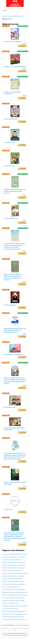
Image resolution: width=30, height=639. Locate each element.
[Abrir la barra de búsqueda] (28, 10)
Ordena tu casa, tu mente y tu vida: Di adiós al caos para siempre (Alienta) (15, 191)
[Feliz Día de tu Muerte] (15, 111)
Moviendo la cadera (16, 576)
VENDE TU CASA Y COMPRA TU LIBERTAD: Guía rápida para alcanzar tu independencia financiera (13, 277)
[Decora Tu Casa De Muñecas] (15, 34)
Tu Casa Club (8, 509)
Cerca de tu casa (9, 142)
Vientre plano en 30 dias (10, 579)
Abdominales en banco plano (16, 619)
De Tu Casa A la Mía (10, 407)
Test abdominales (13, 592)
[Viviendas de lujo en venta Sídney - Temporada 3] (15, 421)
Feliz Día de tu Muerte (10, 119)
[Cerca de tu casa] (15, 135)
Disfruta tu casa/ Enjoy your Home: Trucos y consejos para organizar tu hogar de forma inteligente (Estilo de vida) (15, 380)
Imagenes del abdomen (10, 573)
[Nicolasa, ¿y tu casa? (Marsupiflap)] (15, 59)
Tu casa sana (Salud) (10, 218)
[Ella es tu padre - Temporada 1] (15, 348)
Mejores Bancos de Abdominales (13, 16)
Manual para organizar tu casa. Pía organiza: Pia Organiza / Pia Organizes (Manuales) (15, 330)
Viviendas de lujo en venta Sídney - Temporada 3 (14, 429)
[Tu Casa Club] (15, 501)
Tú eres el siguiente (10, 305)
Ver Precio (22, 45)
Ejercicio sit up (17, 557)
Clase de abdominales (15, 614)
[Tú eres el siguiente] (15, 297)
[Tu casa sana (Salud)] (15, 210)
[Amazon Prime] (24, 43)
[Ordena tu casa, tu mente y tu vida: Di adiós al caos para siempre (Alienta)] (15, 181)
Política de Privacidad (19, 628)
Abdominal (15, 589)
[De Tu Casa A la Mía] (15, 400)
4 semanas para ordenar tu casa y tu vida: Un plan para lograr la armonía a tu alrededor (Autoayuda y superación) (14, 246)
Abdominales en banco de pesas (13, 562)
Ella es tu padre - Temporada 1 (13, 354)
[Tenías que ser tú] (15, 158)
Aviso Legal (3, 628)
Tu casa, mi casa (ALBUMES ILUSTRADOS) (12, 93)
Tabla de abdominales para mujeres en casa (14, 616)
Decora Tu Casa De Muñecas (12, 41)
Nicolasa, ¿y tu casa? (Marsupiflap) (15, 67)
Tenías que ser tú (9, 166)
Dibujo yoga (17, 584)
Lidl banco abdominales (10, 554)
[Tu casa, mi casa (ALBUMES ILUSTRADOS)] (15, 84)
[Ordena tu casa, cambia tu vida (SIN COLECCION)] (15, 474)
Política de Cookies (10, 628)
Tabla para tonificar (14, 570)
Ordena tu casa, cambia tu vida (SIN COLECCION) (15, 483)
